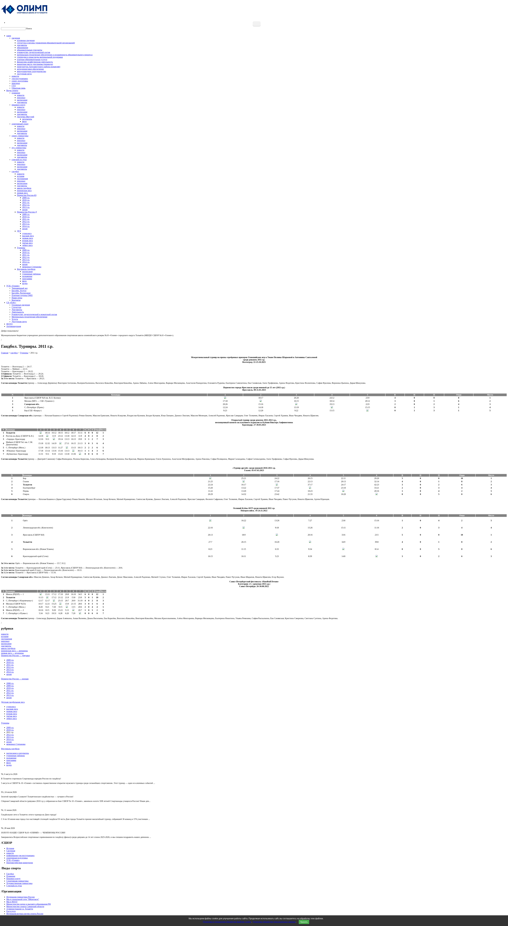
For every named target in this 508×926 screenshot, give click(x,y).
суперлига (26, 233)
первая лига (22, 193)
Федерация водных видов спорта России (24, 913)
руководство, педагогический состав (33, 52)
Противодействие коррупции (19, 863)
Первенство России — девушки (15, 655)
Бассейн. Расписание (21, 293)
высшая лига (28, 236)
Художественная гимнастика (19, 883)
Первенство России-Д (27, 212)
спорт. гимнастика (20, 136)
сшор (8, 36)
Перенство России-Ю (26, 195)
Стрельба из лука (14, 886)
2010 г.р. (26, 200)
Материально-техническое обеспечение (29, 317)
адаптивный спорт (20, 124)
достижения (22, 178)
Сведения (10, 851)
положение (27, 276)
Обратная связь (18, 88)
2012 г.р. (26, 205)
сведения (16, 38)
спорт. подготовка (20, 81)
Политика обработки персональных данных (274, 922)
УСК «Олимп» (13, 286)
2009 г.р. (26, 198)
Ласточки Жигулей (25, 117)
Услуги (15, 319)
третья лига (27, 243)
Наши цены (17, 298)
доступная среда (24, 74)
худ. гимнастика (19, 148)
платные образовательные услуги (32, 59)
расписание (22, 100)
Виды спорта (12, 90)
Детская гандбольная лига (13, 702)
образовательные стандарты (29, 50)
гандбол (15, 171)
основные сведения (26, 40)
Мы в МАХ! (11, 902)
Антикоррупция (13, 326)
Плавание (10, 876)
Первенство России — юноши (15, 679)
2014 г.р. (26, 226)
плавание (16, 93)
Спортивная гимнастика (17, 881)
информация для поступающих (20, 855)
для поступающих (20, 78)
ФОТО (9, 324)
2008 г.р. (10, 683)
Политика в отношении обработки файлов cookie (227, 922)
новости (15, 76)
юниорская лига (24, 190)
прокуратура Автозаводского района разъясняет (38, 67)
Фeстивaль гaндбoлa (26, 269)
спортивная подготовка (17, 858)
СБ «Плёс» (11, 302)
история (20, 176)
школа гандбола (24, 188)
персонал (16, 83)
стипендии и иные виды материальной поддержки (40, 57)
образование (22, 47)
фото (24, 121)
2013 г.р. (26, 207)
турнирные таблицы (31, 274)
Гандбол (10, 874)
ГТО (14, 86)
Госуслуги (11, 911)
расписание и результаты (17, 753)
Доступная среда (19, 321)
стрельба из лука (19, 159)
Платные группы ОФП (22, 295)
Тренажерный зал (20, 288)
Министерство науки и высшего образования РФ (28, 904)
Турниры (21, 248)
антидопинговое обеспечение (30, 69)
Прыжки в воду (13, 878)
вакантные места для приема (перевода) (35, 64)
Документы (17, 310)
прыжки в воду (18, 105)
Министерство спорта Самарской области (25, 906)
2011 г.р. (26, 202)
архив (25, 209)
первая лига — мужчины (12, 653)
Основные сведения (21, 305)
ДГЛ (19, 231)
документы (22, 45)
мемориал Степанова (31, 267)
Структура (16, 307)
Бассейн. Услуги (19, 290)
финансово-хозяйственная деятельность (35, 62)
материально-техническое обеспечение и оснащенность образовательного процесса (54, 55)
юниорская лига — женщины (14, 651)
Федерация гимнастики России (20, 897)
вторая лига (27, 240)
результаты (27, 119)
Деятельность (18, 312)
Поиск (29, 28)
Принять (304, 922)
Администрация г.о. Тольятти (19, 909)
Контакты (16, 300)
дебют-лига (27, 245)
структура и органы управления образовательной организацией (46, 43)
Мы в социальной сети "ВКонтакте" (22, 899)
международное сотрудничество (31, 71)
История (10, 848)
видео (25, 283)
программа (27, 279)
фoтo (24, 281)
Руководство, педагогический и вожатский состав (34, 314)
